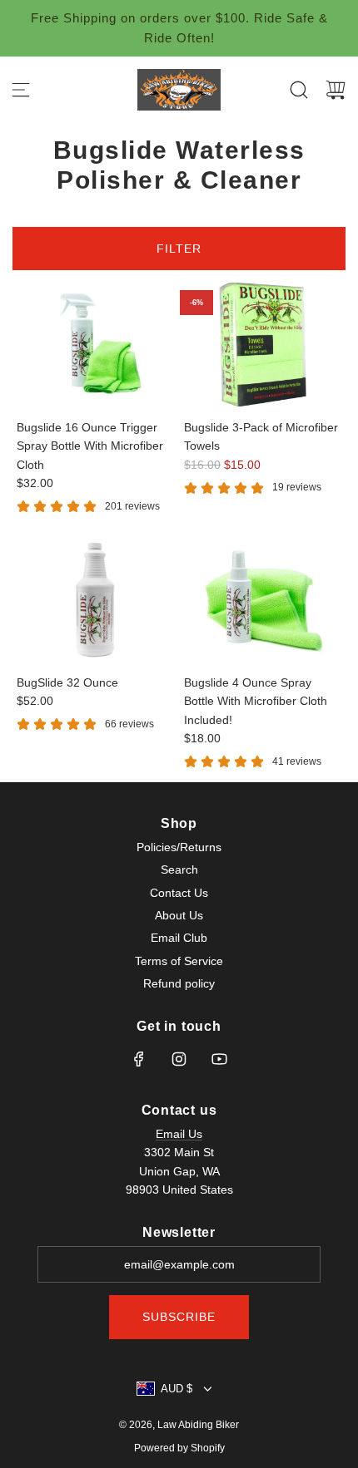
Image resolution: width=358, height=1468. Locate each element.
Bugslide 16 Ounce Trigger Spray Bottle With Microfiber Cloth (90, 446)
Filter (179, 248)
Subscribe (179, 1316)
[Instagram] (179, 1059)
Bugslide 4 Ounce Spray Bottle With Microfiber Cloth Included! (255, 701)
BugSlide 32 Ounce (67, 682)
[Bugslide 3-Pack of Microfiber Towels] (263, 344)
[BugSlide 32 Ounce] (95, 600)
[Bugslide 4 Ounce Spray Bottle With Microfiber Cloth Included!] (263, 600)
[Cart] (335, 89)
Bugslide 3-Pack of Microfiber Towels (261, 436)
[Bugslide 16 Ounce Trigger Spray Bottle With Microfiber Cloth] (95, 344)
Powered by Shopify (179, 1448)
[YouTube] (219, 1059)
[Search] (299, 89)
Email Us (179, 1133)
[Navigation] (21, 90)
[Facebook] (139, 1059)
